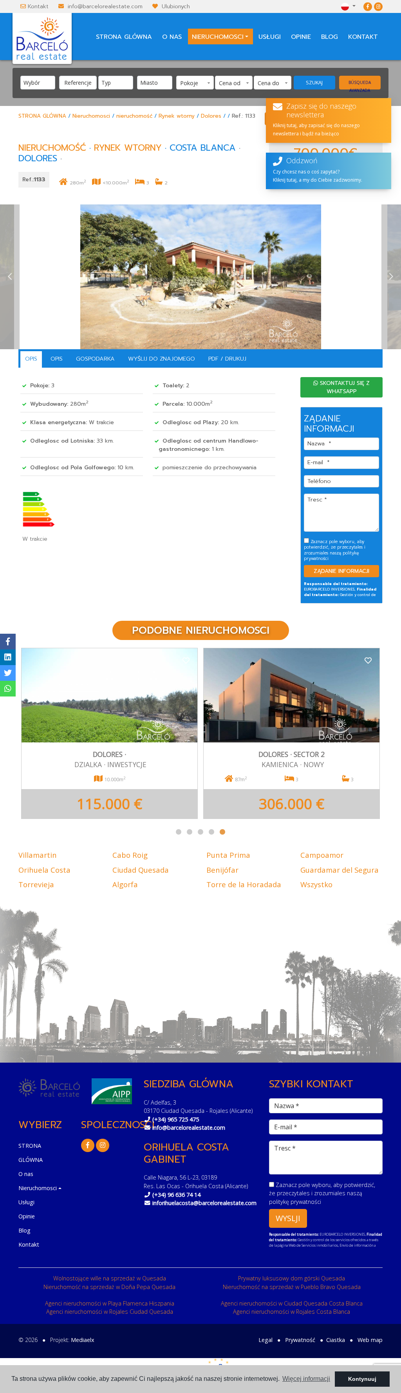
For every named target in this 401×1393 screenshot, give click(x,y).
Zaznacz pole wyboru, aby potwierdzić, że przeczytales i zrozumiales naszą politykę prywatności (198, 174)
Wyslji (201, 233)
